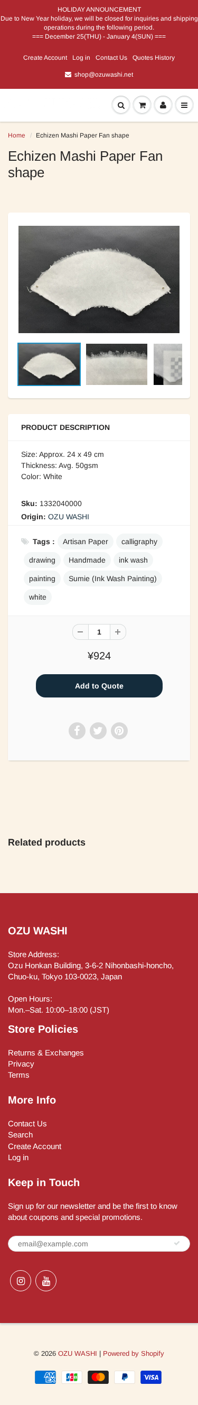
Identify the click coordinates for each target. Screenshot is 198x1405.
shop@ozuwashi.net (103, 74)
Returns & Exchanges (46, 1052)
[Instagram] (20, 1280)
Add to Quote (99, 686)
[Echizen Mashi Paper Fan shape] (99, 279)
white (37, 597)
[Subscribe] (177, 1243)
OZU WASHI (68, 516)
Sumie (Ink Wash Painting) (113, 578)
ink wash (133, 560)
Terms (19, 1074)
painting (42, 578)
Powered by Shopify (133, 1353)
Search (20, 1134)
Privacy (21, 1063)
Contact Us (111, 57)
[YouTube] (45, 1280)
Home (16, 135)
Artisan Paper (85, 541)
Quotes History (154, 57)
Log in (81, 57)
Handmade (87, 560)
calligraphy (139, 541)
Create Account (45, 57)
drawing (42, 560)
